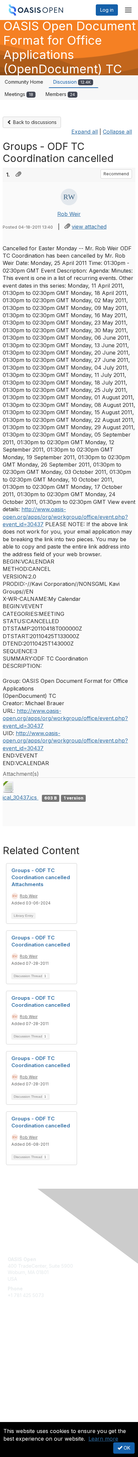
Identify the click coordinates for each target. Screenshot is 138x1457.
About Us (18, 1419)
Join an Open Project (31, 1349)
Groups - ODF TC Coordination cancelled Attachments (40, 877)
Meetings (19, 94)
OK (126, 1448)
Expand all (84, 131)
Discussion (72, 82)
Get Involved (22, 1339)
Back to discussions (34, 122)
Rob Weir (69, 214)
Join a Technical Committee (38, 1359)
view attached (89, 226)
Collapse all (117, 131)
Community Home (24, 82)
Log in (107, 10)
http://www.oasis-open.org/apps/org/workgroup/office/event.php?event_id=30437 (65, 517)
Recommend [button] (116, 173)
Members (60, 94)
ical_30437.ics (21, 797)
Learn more (103, 1438)
